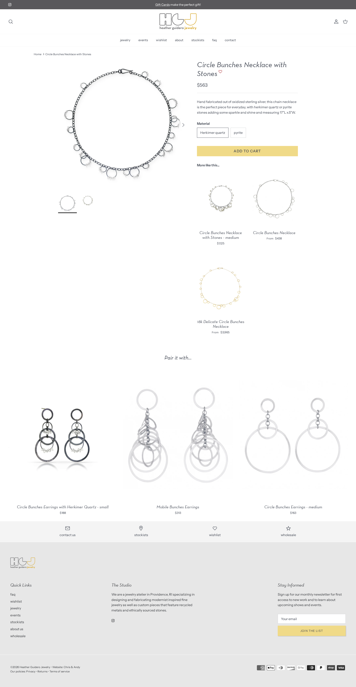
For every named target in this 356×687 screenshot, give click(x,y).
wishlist (161, 40)
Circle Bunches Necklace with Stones (68, 54)
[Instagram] (9, 4)
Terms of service (59, 671)
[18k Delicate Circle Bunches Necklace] (220, 287)
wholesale (18, 636)
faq (214, 40)
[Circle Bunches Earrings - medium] (293, 434)
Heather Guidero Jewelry (35, 667)
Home (37, 54)
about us (16, 629)
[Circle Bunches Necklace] (274, 198)
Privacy (30, 671)
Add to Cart (247, 151)
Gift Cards (162, 5)
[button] (220, 74)
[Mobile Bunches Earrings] (177, 434)
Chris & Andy (72, 667)
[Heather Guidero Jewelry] (178, 21)
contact (230, 40)
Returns (42, 671)
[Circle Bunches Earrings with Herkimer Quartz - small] (62, 434)
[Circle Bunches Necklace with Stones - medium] (220, 198)
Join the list (311, 631)
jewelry (125, 40)
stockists (197, 40)
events (143, 40)
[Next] (183, 124)
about (179, 40)
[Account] (335, 21)
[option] (123, 125)
